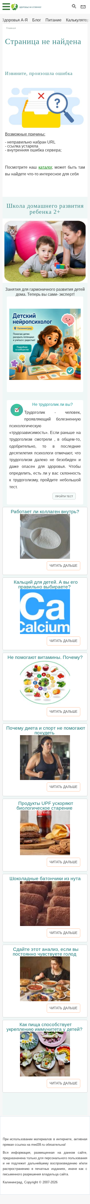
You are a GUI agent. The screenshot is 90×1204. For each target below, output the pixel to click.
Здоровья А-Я (15, 20)
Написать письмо (54, 1129)
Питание (54, 20)
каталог (45, 167)
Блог (36, 20)
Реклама (62, 1135)
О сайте (27, 1129)
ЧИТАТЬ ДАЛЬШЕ (64, 565)
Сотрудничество (35, 1135)
